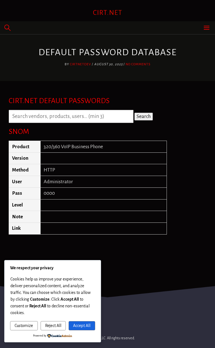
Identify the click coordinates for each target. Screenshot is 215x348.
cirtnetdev (80, 64)
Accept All (81, 325)
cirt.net (107, 12)
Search (144, 116)
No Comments (138, 64)
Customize (24, 325)
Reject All (53, 325)
